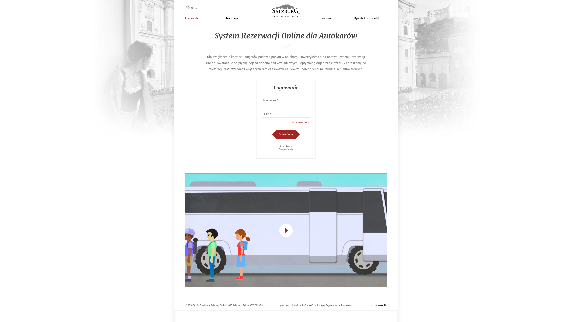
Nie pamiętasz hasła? (301, 122)
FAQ (304, 305)
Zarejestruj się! (286, 149)
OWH (311, 305)
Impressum (346, 305)
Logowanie (283, 305)
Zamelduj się (286, 134)
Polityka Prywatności (327, 305)
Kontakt (295, 305)
